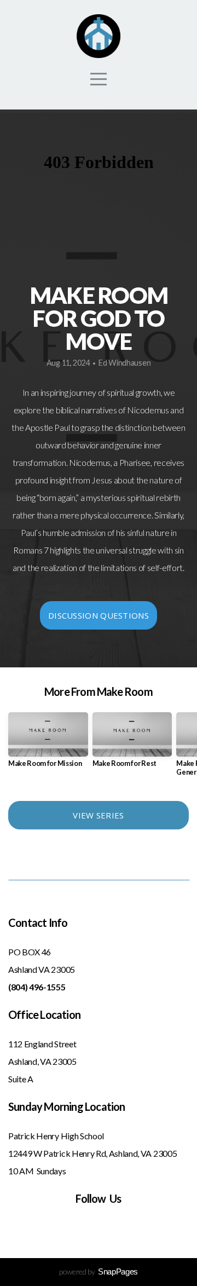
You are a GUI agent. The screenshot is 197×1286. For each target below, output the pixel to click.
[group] (48, 744)
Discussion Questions (98, 615)
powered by (98, 1271)
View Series (98, 815)
